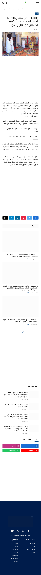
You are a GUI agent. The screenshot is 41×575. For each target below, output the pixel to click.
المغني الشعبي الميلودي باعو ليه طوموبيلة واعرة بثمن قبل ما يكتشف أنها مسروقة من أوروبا (15, 394)
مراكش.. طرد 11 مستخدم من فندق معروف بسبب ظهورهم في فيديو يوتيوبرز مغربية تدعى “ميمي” (15, 416)
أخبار (37, 13)
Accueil (37, 9)
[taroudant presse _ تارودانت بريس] (20, 3)
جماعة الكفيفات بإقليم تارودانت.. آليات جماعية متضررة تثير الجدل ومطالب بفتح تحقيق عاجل (21, 320)
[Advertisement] (20, 79)
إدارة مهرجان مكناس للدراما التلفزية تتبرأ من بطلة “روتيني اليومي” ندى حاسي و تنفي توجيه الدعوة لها (16, 428)
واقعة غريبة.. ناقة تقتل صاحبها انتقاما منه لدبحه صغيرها (16, 405)
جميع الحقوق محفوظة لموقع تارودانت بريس (20, 535)
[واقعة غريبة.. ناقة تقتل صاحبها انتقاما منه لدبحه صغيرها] (34, 406)
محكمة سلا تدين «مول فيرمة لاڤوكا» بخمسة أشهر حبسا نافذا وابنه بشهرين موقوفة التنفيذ (22, 255)
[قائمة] (37, 3)
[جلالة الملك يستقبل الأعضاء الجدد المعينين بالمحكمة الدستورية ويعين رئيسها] (20, 44)
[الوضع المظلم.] (3, 3)
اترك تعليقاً (20, 332)
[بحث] (6, 3)
